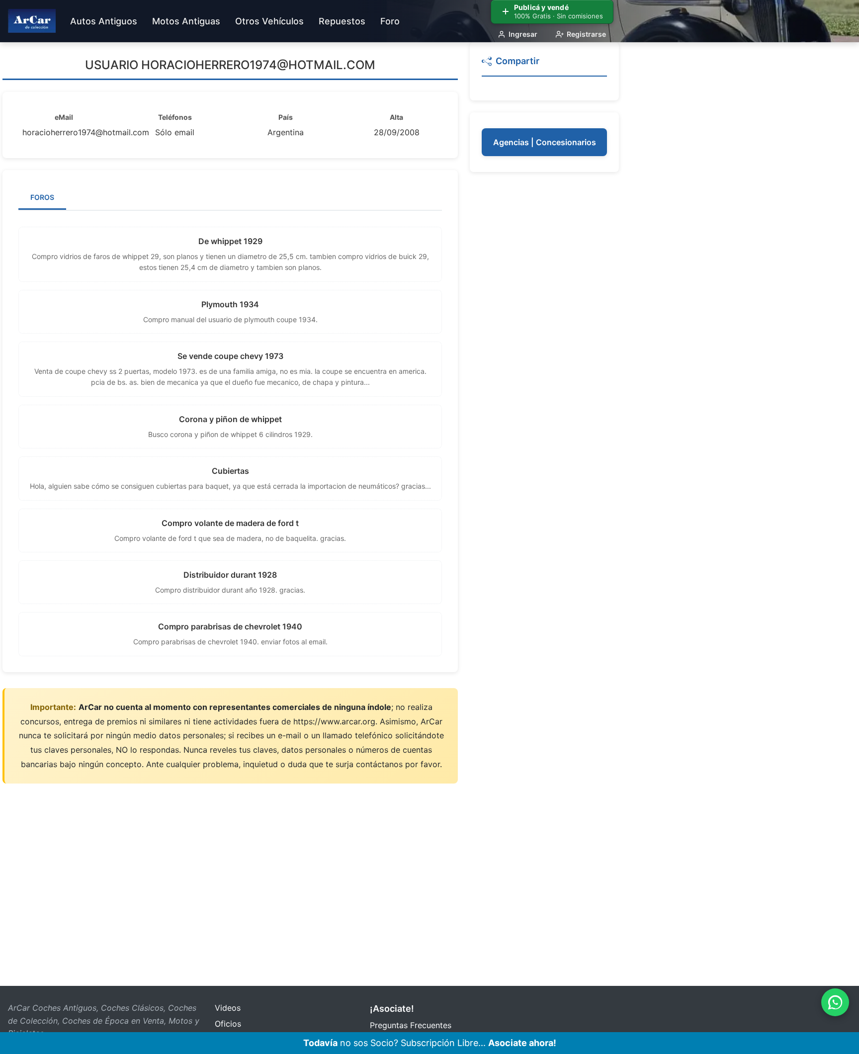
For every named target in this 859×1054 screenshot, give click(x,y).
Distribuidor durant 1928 (230, 575)
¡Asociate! (392, 1008)
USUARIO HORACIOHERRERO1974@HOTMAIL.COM (230, 65)
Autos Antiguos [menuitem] (103, 21)
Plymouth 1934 (230, 304)
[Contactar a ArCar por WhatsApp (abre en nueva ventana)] (835, 1002)
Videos (228, 1008)
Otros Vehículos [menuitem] (269, 21)
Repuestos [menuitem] (342, 21)
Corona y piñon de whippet (230, 419)
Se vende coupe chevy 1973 (230, 356)
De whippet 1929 (230, 241)
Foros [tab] (42, 197)
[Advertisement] (544, 333)
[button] (544, 65)
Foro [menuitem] (390, 21)
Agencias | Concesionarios (544, 142)
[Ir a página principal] (32, 21)
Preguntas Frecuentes (410, 1025)
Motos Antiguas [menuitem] (186, 21)
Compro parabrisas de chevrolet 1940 (230, 626)
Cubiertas (230, 471)
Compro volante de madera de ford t (230, 523)
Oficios (228, 1024)
